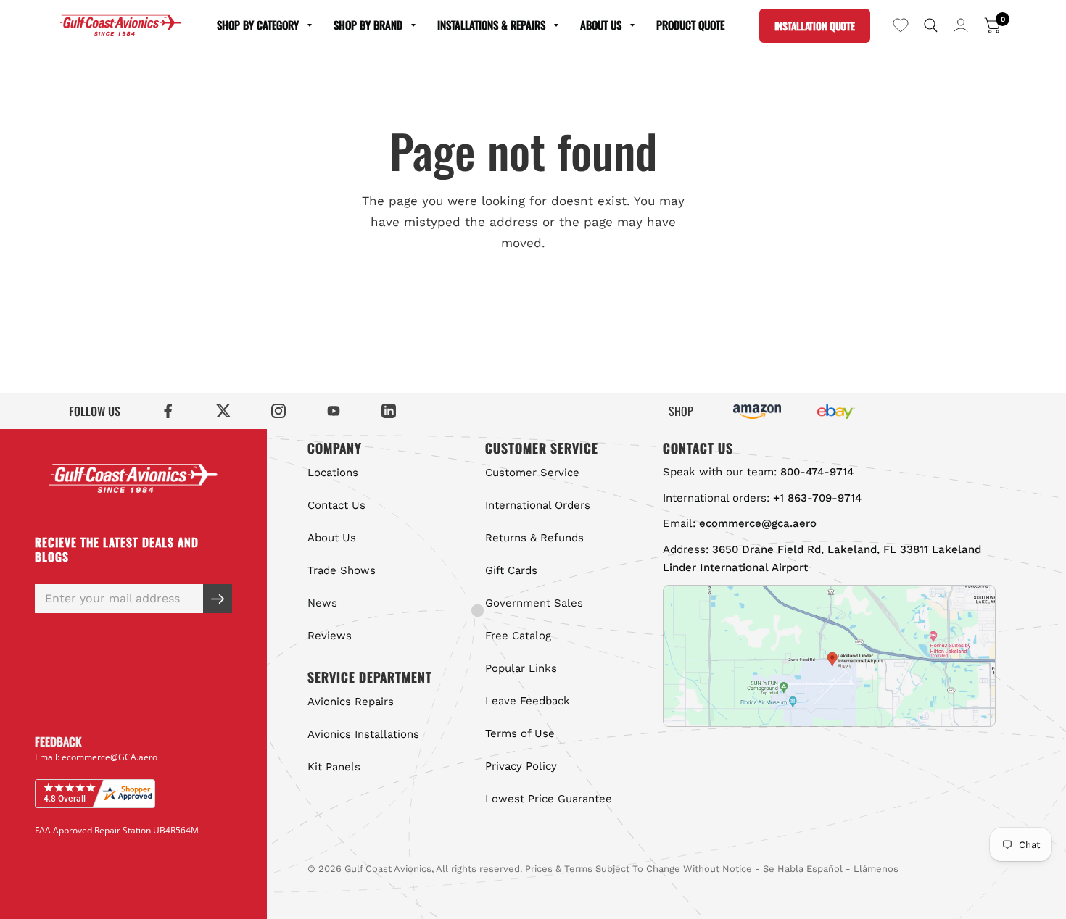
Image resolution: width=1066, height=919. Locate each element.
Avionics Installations (363, 734)
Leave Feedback (527, 700)
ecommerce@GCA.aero (109, 756)
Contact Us (336, 505)
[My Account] (961, 25)
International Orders (537, 505)
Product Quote (690, 25)
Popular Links (521, 668)
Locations (332, 472)
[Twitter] (223, 411)
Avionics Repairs (350, 701)
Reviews (329, 635)
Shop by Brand (368, 25)
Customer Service (532, 472)
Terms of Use (520, 733)
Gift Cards (511, 570)
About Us (600, 25)
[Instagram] (278, 411)
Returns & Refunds (534, 537)
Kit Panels (333, 766)
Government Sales (534, 603)
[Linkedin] (388, 411)
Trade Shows (341, 570)
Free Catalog (518, 635)
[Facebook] (168, 411)
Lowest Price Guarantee (548, 798)
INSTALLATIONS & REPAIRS (491, 25)
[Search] (931, 25)
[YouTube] (333, 411)
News (322, 603)
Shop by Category (258, 25)
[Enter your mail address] (217, 598)
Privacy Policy (521, 766)
